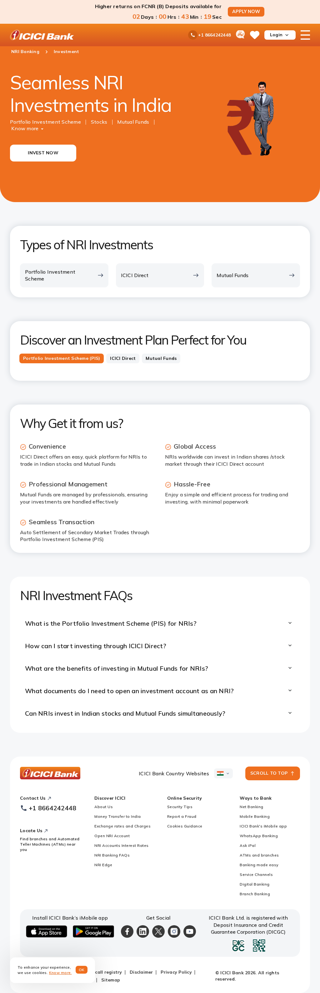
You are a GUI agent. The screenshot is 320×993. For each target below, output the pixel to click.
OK (82, 969)
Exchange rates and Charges (122, 826)
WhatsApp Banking (259, 835)
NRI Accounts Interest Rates (121, 845)
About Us (103, 806)
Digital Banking (255, 884)
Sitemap (110, 980)
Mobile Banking (255, 816)
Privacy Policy (176, 972)
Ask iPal (248, 845)
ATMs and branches (259, 855)
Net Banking (251, 806)
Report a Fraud (182, 816)
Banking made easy (259, 864)
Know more (24, 128)
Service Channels (256, 874)
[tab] (61, 359)
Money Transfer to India (117, 816)
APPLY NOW (246, 11)
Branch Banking (255, 893)
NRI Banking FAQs (112, 855)
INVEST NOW (43, 153)
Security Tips (180, 806)
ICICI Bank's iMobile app (263, 826)
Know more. (60, 972)
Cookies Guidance (184, 826)
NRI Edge (103, 864)
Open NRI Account (112, 835)
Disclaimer (141, 972)
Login (276, 34)
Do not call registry (100, 972)
